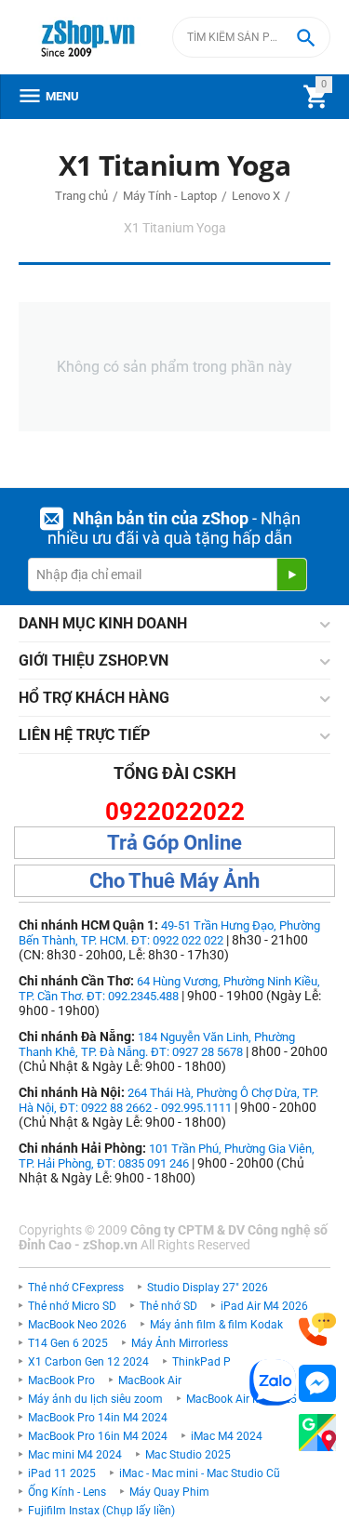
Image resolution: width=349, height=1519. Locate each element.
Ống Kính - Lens (67, 1492)
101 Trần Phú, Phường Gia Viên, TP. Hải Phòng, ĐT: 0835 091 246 (167, 1156)
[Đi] (291, 574)
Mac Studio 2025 (188, 1454)
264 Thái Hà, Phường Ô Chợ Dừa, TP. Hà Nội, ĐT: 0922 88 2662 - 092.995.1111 (168, 1100)
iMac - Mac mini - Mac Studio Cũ (199, 1473)
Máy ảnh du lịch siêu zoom (95, 1399)
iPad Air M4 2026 (264, 1306)
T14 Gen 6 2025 (68, 1343)
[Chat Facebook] (317, 1384)
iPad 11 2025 (62, 1473)
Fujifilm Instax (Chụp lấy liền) (101, 1510)
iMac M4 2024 (226, 1436)
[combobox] (251, 37)
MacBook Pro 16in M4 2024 (98, 1436)
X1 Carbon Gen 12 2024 (88, 1361)
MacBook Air (149, 1380)
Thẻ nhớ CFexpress (76, 1287)
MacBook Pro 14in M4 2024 (98, 1417)
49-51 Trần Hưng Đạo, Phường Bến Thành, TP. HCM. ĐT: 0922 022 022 (169, 932)
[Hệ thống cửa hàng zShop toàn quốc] (317, 1433)
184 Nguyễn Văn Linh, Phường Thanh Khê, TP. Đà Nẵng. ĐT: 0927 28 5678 (157, 1044)
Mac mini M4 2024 (75, 1454)
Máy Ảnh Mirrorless (179, 1343)
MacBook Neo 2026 (77, 1324)
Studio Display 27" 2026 (207, 1287)
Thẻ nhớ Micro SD (72, 1306)
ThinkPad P (201, 1361)
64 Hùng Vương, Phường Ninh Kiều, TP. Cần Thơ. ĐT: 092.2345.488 (169, 988)
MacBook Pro (61, 1380)
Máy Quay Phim (169, 1492)
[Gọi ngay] (317, 1330)
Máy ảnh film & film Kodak (216, 1324)
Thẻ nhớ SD (168, 1306)
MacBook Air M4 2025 (241, 1399)
